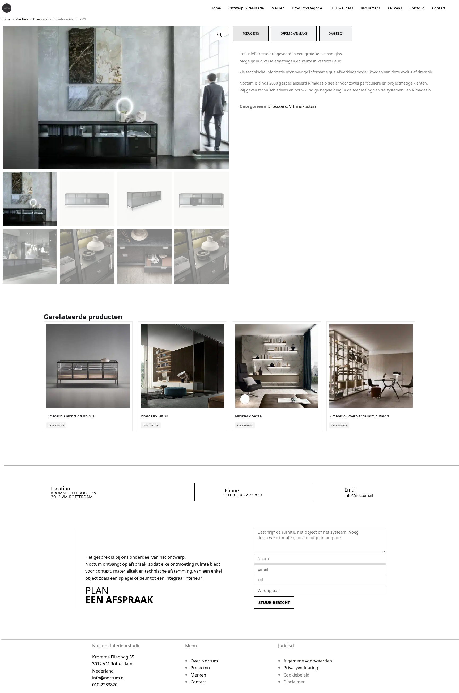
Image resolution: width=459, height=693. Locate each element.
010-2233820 (104, 685)
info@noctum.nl (359, 495)
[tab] (251, 33)
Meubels (21, 19)
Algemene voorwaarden (307, 661)
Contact (198, 682)
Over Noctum (204, 661)
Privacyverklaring (300, 668)
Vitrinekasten (302, 106)
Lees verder (56, 425)
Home (5, 19)
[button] (219, 35)
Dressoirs (40, 19)
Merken (198, 675)
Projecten (200, 668)
